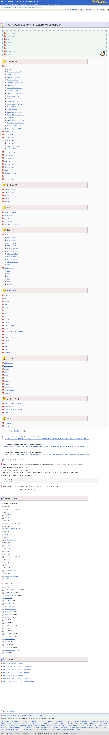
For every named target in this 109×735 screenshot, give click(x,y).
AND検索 (23, 489)
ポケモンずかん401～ (12, 259)
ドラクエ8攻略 (89, 725)
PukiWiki (10, 733)
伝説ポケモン (8, 170)
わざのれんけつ (8, 366)
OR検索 (30, 489)
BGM (5, 343)
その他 (8, 54)
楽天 (68, 729)
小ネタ (6, 375)
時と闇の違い (8, 406)
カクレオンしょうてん (13, 143)
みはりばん (7, 161)
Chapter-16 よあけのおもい (14, 112)
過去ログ (99, 9)
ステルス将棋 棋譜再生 (41, 729)
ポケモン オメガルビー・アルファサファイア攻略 (16, 672)
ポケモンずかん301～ (12, 254)
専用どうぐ (7, 298)
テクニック (9, 48)
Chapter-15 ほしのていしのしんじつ (16, 109)
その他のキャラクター (10, 540)
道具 (5, 349)
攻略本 (6, 412)
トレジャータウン (9, 137)
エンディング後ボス (10, 639)
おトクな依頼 (8, 215)
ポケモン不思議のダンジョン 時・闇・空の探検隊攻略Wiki (19, 1)
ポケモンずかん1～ (12, 237)
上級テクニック (8, 363)
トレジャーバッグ (9, 325)
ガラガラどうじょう (12, 140)
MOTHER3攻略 (17, 727)
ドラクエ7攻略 (81, 725)
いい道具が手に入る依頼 (11, 224)
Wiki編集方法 (7, 423)
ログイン (106, 9)
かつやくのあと (8, 155)
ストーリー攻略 (10, 33)
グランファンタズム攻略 (81, 723)
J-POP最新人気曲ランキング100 (78, 729)
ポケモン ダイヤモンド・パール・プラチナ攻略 (75, 721)
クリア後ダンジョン (9, 192)
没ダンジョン (8, 198)
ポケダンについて (11, 51)
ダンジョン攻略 (10, 36)
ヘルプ (79, 9)
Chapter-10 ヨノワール (13, 96)
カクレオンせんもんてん (13, 146)
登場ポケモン (9, 42)
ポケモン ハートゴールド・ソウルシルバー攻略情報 (17, 669)
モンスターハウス (9, 158)
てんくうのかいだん (10, 514)
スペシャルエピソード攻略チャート (16, 128)
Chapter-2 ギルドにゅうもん (14, 74)
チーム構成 (7, 387)
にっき (6, 334)
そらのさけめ (8, 578)
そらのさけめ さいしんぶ (11, 576)
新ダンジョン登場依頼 (10, 212)
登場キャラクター (9, 268)
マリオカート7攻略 (38, 727)
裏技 (5, 372)
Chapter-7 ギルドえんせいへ (14, 88)
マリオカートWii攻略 (27, 727)
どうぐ (6, 295)
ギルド (8, 271)
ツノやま (7, 562)
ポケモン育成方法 (9, 390)
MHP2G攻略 (47, 727)
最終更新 (72, 9)
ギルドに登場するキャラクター (12, 556)
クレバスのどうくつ (10, 570)
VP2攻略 (5, 725)
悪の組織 (9, 284)
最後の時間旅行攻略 (81, 727)
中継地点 (6, 346)
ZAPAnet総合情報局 (6, 7)
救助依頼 (6, 218)
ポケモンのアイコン (9, 328)
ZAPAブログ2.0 (19, 729)
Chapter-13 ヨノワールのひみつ (15, 104)
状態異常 (6, 322)
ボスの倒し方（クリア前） (11, 164)
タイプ (6, 307)
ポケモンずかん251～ (12, 251)
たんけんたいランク (9, 152)
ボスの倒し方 (8, 545)
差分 (95, 9)
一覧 (68, 9)
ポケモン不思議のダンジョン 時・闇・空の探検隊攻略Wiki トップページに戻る (22, 715)
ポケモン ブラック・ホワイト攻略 (27, 721)
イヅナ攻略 (98, 727)
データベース (9, 45)
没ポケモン (10, 264)
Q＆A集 (6, 176)
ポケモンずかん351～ (12, 256)
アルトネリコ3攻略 (69, 723)
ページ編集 (85, 9)
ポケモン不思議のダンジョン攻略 (16, 723)
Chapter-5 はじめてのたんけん (15, 82)
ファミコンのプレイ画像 (54, 729)
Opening (9, 69)
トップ (64, 9)
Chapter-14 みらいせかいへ (14, 106)
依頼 (7, 39)
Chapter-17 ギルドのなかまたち (15, 115)
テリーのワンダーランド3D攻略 (49, 725)
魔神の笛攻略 (90, 727)
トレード (6, 301)
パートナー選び (8, 134)
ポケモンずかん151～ (12, 245)
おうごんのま (8, 340)
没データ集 (7, 352)
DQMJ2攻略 (37, 725)
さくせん (6, 369)
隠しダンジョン (8, 195)
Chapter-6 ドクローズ (12, 85)
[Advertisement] (54, 15)
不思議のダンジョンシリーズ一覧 (13, 409)
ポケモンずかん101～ (12, 243)
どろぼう (6, 381)
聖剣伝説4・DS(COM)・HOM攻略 (17, 725)
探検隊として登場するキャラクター (13, 528)
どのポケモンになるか (10, 131)
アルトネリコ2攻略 (58, 723)
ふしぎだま (7, 534)
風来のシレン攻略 (7, 727)
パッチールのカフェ (12, 148)
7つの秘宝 (7, 201)
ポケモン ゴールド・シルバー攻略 (9, 721)
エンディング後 (8, 179)
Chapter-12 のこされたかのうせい (16, 101)
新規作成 (91, 9)
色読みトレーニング (29, 729)
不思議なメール (8, 337)
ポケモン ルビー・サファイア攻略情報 (13, 675)
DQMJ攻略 (29, 725)
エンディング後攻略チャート (14, 125)
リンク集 (6, 426)
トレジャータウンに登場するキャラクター (15, 509)
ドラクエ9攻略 (97, 725)
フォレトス (7, 517)
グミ (5, 316)
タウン (8, 273)
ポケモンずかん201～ (12, 248)
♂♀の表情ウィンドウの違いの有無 (13, 331)
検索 (76, 9)
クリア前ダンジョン (9, 189)
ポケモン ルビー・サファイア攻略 (34, 723)
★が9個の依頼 (8, 221)
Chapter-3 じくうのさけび (14, 77)
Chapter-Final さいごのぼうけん (15, 123)
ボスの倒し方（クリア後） (11, 167)
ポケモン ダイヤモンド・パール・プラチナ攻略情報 (17, 666)
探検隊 (8, 276)
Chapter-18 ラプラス (12, 117)
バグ (5, 378)
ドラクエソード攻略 (63, 725)
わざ (5, 304)
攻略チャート (8, 66)
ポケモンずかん (8, 234)
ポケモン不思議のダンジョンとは (13, 403)
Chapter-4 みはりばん (12, 80)
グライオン (7, 551)
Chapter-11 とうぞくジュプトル (15, 98)
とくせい (6, 310)
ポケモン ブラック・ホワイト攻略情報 (13, 663)
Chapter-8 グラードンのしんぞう (15, 90)
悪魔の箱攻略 (71, 727)
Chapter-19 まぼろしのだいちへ (15, 120)
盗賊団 (8, 279)
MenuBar (16, 431)
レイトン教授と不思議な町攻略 (59, 727)
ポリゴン (7, 565)
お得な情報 (7, 393)
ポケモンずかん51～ (12, 240)
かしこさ (6, 319)
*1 (59, 464)
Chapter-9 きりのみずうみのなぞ (15, 93)
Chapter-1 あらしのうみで (14, 72)
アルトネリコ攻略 (48, 723)
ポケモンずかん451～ (12, 262)
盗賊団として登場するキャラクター (13, 523)
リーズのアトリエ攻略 (94, 723)
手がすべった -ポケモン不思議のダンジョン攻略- (16, 678)
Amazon (64, 729)
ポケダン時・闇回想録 (10, 173)
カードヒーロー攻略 (9, 729)
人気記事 (14, 498)
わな (5, 313)
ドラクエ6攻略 (72, 725)
